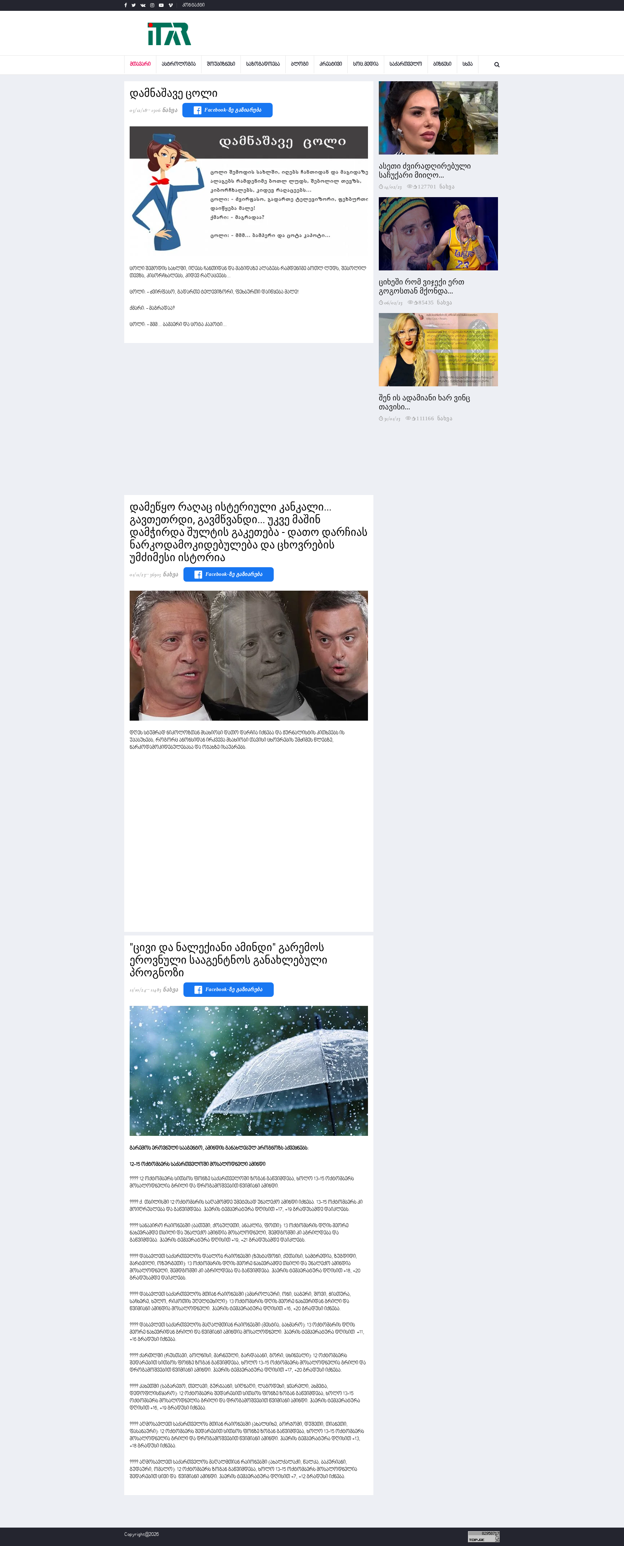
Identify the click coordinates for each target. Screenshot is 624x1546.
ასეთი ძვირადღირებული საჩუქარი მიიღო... (425, 170)
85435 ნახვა (435, 302)
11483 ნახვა (164, 989)
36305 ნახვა (164, 574)
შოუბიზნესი (221, 64)
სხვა (468, 64)
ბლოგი (299, 64)
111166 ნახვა (434, 418)
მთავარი (140, 64)
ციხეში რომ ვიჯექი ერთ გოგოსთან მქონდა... (421, 286)
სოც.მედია (365, 64)
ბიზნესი (442, 64)
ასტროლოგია (179, 64)
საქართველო (406, 64)
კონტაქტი (193, 5)
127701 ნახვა (436, 186)
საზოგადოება (263, 64)
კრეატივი (331, 64)
